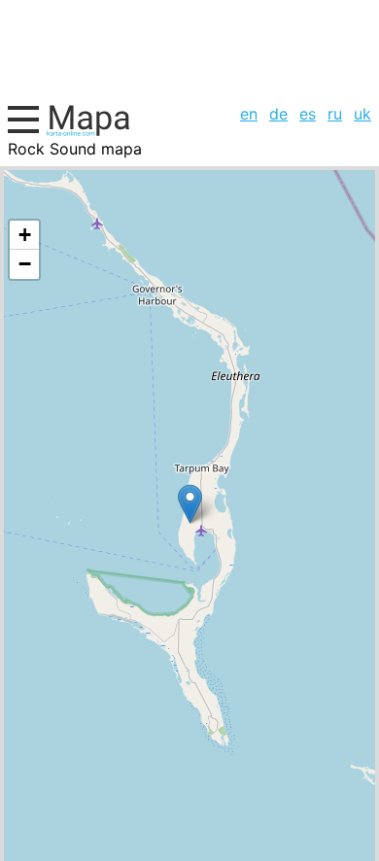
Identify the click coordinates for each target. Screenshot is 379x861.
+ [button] (24, 235)
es (307, 113)
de (278, 113)
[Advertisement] (189, 49)
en (249, 113)
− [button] (24, 264)
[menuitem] (249, 113)
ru (334, 113)
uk (362, 113)
